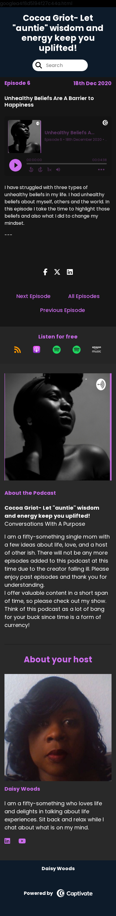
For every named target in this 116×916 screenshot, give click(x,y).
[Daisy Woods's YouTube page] (25, 841)
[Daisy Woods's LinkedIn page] (10, 841)
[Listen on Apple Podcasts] (37, 349)
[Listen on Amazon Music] (97, 349)
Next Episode (33, 296)
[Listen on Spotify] (57, 349)
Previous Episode (62, 310)
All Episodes (84, 296)
